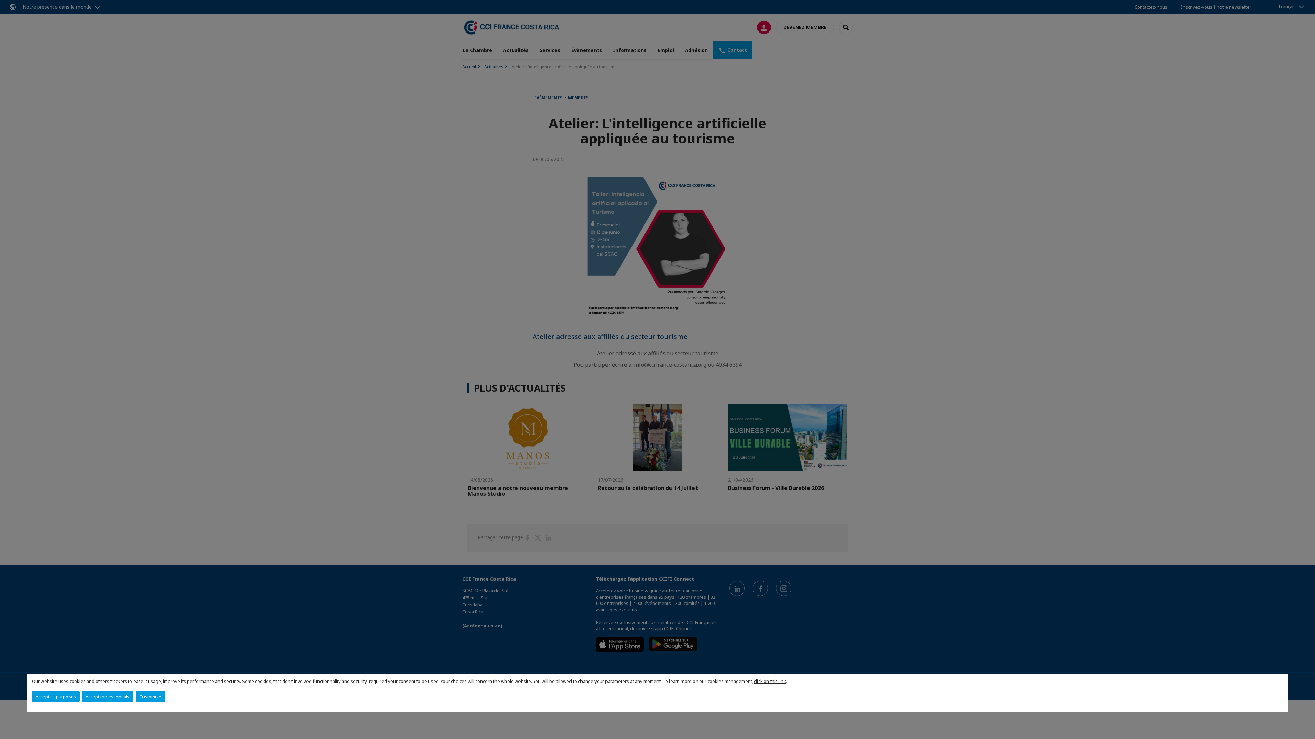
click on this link (770, 681)
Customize (150, 696)
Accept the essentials (107, 696)
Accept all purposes (56, 696)
